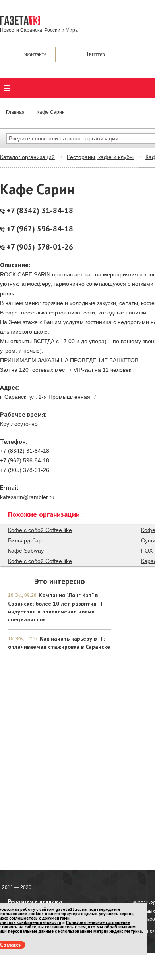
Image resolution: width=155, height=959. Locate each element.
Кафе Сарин (51, 112)
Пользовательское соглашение (98, 922)
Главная (15, 112)
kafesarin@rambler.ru (27, 497)
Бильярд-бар (25, 540)
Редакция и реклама (35, 901)
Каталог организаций (27, 157)
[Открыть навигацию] (7, 88)
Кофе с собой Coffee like (40, 530)
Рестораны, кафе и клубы (100, 157)
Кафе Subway (26, 550)
